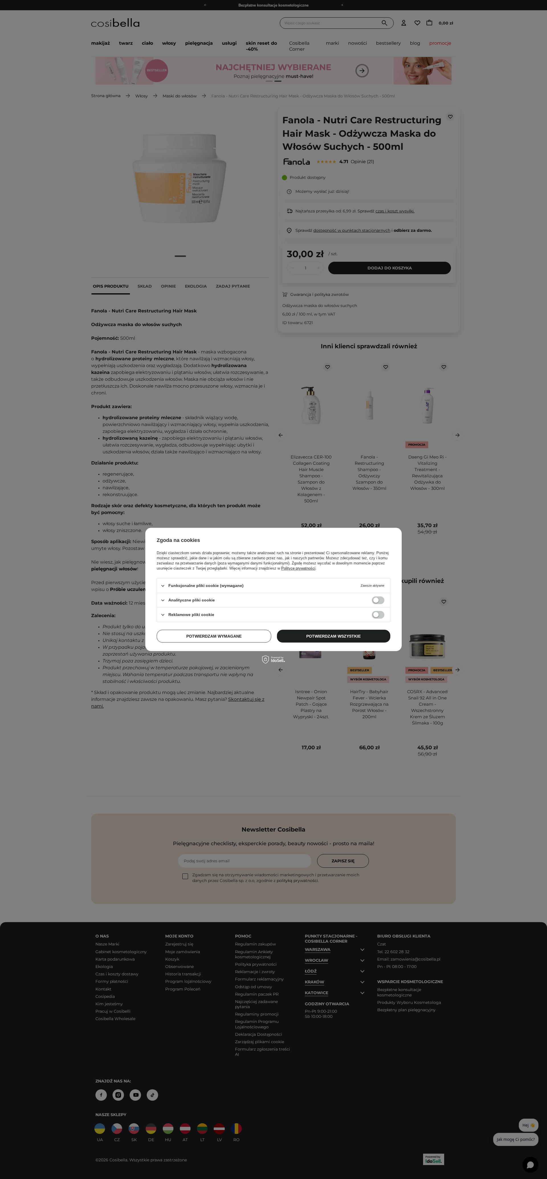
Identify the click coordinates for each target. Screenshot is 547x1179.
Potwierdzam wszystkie (333, 636)
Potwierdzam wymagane (214, 636)
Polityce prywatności (298, 568)
